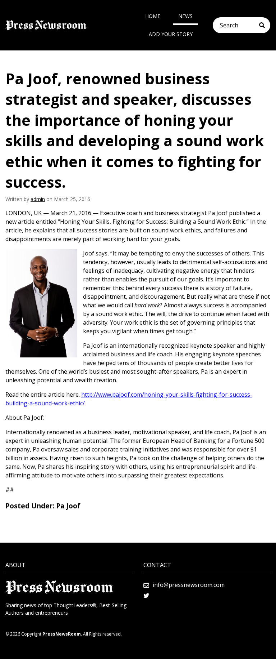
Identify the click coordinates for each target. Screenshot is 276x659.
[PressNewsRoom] (46, 25)
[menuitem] (152, 16)
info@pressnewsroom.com (189, 585)
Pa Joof (68, 506)
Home (152, 16)
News (185, 16)
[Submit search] (265, 25)
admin (38, 199)
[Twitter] (146, 595)
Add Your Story (171, 34)
